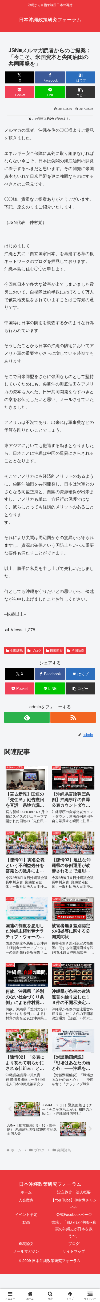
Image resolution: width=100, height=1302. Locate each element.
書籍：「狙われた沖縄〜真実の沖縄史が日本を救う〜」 (73, 1228)
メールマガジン (26, 1251)
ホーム (26, 1192)
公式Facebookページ (74, 1214)
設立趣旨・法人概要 (74, 1192)
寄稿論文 (26, 1243)
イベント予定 (26, 1214)
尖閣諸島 (16, 650)
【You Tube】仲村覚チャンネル (74, 1203)
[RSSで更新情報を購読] (73, 717)
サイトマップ (74, 1251)
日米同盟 (56, 650)
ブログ (36, 650)
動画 (26, 1222)
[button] (80, 92)
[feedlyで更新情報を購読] (27, 717)
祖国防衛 (77, 650)
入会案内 (26, 1200)
